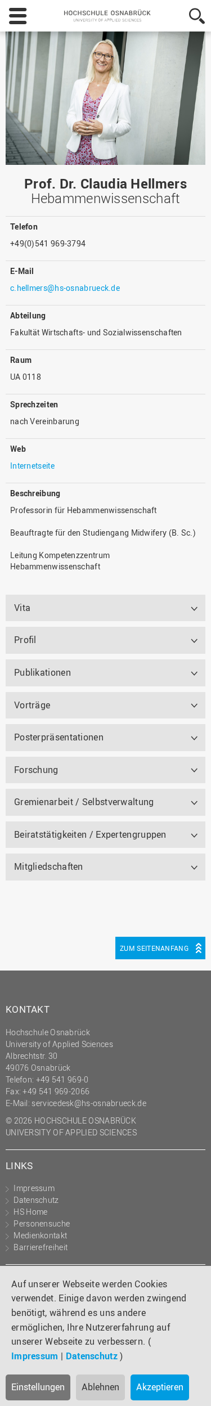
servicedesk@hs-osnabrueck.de (89, 1103)
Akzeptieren (159, 1387)
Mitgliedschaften (48, 866)
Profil (25, 640)
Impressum (35, 1356)
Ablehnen (100, 1387)
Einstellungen (38, 1387)
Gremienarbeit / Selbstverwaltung (84, 802)
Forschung (36, 769)
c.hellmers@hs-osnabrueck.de (65, 287)
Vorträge (32, 705)
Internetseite (32, 465)
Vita (22, 607)
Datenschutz (92, 1356)
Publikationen (42, 672)
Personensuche (42, 1223)
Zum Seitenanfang (154, 948)
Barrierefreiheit (41, 1247)
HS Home (30, 1211)
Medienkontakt (40, 1235)
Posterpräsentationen (59, 737)
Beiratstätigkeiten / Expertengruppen (90, 834)
